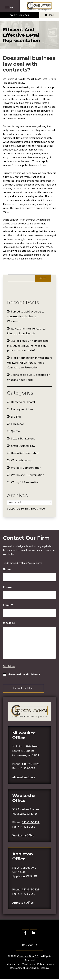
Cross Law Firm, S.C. (28, 956)
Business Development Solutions (32, 966)
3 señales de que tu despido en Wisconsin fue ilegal (28, 377)
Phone (7, 587)
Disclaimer (9, 666)
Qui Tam (16, 431)
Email (51, 15)
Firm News (17, 424)
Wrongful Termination (25, 482)
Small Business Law (14, 83)
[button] (9, 7)
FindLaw (44, 968)
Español (16, 416)
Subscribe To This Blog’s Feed (26, 508)
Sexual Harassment (23, 438)
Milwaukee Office (23, 777)
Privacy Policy (36, 964)
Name (7, 569)
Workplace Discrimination (27, 475)
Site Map (22, 964)
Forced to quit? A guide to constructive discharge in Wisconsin (25, 316)
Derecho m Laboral (23, 402)
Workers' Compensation (26, 468)
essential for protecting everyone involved (29, 132)
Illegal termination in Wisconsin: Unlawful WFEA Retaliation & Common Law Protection (29, 363)
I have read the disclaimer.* (24, 675)
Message (9, 623)
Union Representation (25, 453)
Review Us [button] (29, 945)
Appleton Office (23, 903)
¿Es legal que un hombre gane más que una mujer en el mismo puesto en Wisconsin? (28, 346)
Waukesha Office (23, 835)
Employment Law (22, 409)
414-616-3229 (21, 15)
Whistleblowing (21, 460)
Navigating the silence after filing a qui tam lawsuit (26, 331)
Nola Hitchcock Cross (29, 79)
